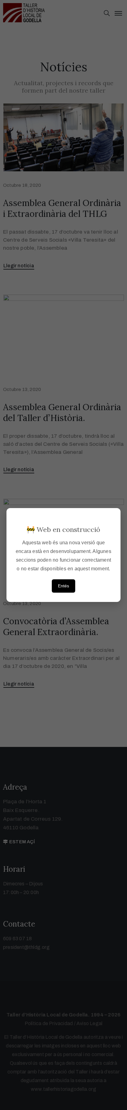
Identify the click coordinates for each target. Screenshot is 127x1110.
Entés (63, 585)
